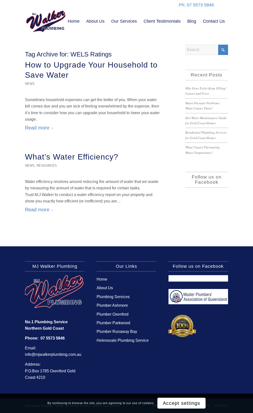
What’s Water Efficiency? (71, 156)
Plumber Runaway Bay (117, 331)
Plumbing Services (113, 297)
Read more (37, 127)
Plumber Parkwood (113, 323)
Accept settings (181, 403)
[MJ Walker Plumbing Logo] (46, 21)
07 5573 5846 (53, 338)
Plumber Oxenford (112, 314)
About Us (105, 288)
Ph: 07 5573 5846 (196, 4)
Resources (47, 165)
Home (102, 279)
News (30, 84)
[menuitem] (73, 21)
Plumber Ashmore (112, 305)
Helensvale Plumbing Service (123, 340)
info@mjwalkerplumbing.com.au (53, 354)
